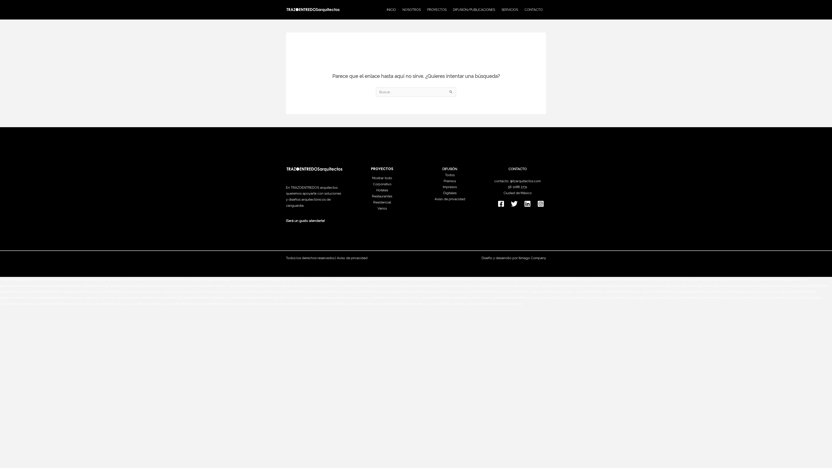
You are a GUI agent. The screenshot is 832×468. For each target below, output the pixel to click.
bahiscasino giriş (192, 286)
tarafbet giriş (60, 292)
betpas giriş (318, 286)
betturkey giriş (400, 286)
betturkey (381, 286)
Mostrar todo (382, 178)
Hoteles (382, 190)
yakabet (224, 292)
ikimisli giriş (699, 298)
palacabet (738, 286)
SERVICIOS (510, 10)
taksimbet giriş (314, 292)
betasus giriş (362, 280)
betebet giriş (394, 280)
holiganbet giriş (231, 280)
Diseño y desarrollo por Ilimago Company (514, 258)
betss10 (350, 286)
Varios (382, 208)
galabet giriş (466, 286)
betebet (378, 280)
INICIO (391, 10)
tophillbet (46, 280)
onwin (725, 286)
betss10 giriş (365, 286)
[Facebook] (501, 203)
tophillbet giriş (94, 280)
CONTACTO (534, 10)
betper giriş (335, 286)
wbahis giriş (344, 292)
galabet (451, 286)
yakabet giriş (240, 292)
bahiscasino (308, 280)
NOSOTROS (412, 10)
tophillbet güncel (118, 280)
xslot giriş (211, 292)
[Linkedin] (527, 203)
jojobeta (279, 280)
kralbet (563, 286)
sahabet (809, 286)
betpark (273, 286)
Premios (450, 181)
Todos (450, 175)
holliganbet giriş (506, 286)
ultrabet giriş (120, 292)
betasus (347, 280)
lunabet (592, 286)
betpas (304, 286)
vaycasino (138, 292)
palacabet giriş (757, 286)
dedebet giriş (434, 286)
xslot (200, 292)
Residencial (382, 202)
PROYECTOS (437, 10)
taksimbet (295, 292)
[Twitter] (514, 203)
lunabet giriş (607, 286)
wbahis (330, 292)
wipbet (174, 292)
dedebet (417, 286)
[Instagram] (540, 203)
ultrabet (105, 292)
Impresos (450, 187)
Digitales (450, 193)
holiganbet (8, 280)
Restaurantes (382, 196)
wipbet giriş (188, 292)
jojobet (22, 280)
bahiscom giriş (277, 292)
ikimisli (686, 298)
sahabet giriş (16, 292)
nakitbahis (625, 286)
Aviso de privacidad (450, 199)
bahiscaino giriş (329, 280)
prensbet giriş (792, 286)
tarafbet (44, 292)
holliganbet (485, 286)
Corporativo (382, 184)
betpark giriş (289, 286)
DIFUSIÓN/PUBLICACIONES (474, 10)
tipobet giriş (90, 292)
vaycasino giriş (157, 292)
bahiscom (258, 292)
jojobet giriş (538, 286)
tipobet (75, 292)
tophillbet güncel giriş (185, 280)
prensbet (775, 286)
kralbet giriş (577, 286)
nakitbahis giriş (644, 286)
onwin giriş (663, 286)
